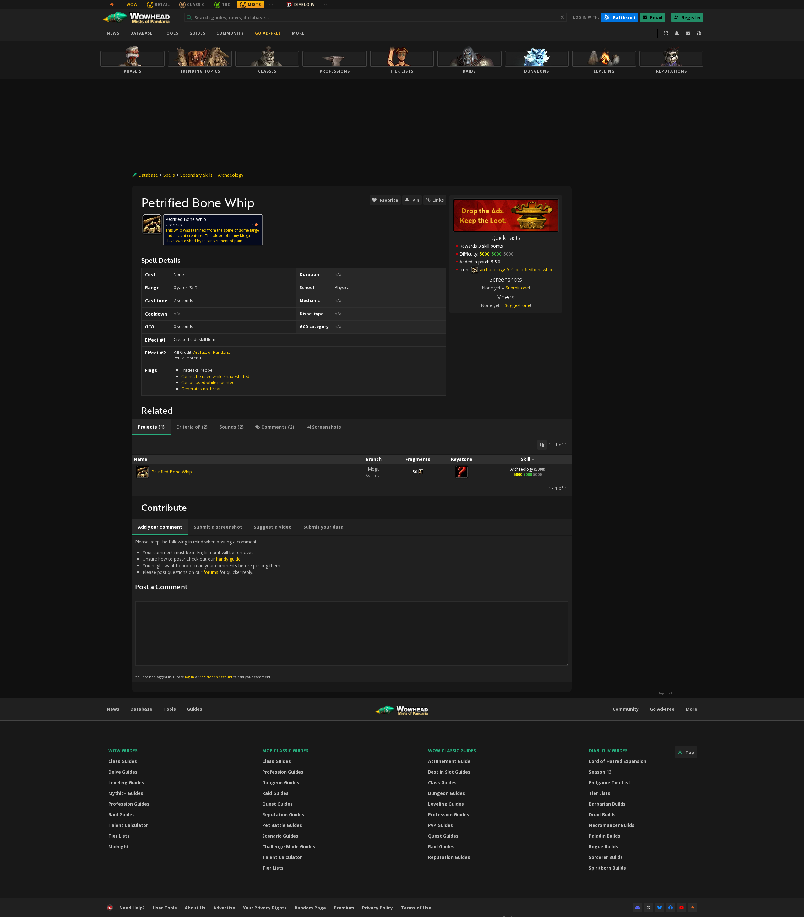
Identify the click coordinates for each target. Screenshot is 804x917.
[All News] (112, 4)
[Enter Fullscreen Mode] (666, 33)
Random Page (310, 908)
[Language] (699, 33)
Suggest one (517, 305)
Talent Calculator (128, 825)
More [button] (298, 33)
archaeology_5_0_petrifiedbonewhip (515, 269)
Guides (197, 33)
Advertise (224, 908)
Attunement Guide (449, 761)
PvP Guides (440, 825)
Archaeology (230, 175)
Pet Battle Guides (282, 825)
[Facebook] (670, 907)
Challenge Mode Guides (288, 847)
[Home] (139, 17)
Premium (344, 908)
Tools (169, 709)
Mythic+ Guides (125, 793)
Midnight (118, 847)
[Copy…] (542, 445)
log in (189, 676)
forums (211, 572)
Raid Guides (121, 814)
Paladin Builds (604, 836)
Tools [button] (171, 33)
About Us (195, 908)
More (691, 709)
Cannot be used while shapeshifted (215, 376)
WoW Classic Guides (452, 750)
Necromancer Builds (611, 825)
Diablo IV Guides (608, 750)
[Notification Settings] (677, 33)
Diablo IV (304, 4)
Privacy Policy (377, 908)
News (113, 33)
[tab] (151, 427)
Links (438, 200)
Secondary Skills (196, 175)
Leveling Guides (126, 782)
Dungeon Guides (280, 782)
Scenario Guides (280, 836)
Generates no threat (200, 388)
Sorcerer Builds (606, 857)
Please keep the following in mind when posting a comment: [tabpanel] (208, 609)
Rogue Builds (603, 847)
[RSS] (692, 907)
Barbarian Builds (607, 804)
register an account (216, 676)
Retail (162, 4)
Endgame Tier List (609, 782)
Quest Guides (277, 804)
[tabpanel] (352, 465)
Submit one (517, 288)
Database (141, 33)
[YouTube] (681, 907)
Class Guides (122, 761)
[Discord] (637, 907)
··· (271, 4)
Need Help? (132, 908)
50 (414, 472)
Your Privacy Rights (265, 908)
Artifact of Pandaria (212, 352)
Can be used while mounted (208, 382)
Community (230, 33)
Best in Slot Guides (449, 772)
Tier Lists (119, 836)
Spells (169, 175)
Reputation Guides (283, 814)
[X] (648, 907)
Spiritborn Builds (607, 868)
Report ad (665, 693)
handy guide (228, 559)
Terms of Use (416, 908)
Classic (196, 4)
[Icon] (152, 224)
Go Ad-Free (268, 33)
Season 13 (600, 772)
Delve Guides (123, 772)
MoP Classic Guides (285, 750)
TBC (226, 4)
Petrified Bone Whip (171, 472)
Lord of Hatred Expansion (617, 761)
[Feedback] (688, 33)
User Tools (165, 908)
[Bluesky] (659, 907)
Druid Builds (602, 814)
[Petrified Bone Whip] (143, 472)
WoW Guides (123, 750)
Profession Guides (128, 804)
